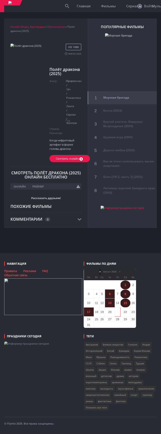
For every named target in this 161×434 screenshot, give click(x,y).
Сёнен (113, 363)
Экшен (102, 369)
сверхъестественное (97, 394)
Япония (115, 369)
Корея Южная (142, 350)
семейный (120, 394)
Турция (140, 363)
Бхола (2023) (112, 110)
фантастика (104, 401)
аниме (128, 369)
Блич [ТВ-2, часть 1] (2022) (123, 177)
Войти (149, 6)
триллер (147, 394)
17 (88, 312)
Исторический (94, 350)
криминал (117, 382)
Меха (89, 357)
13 (110, 303)
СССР (89, 363)
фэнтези (121, 401)
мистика (90, 388)
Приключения (56, 27)
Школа (90, 369)
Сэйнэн (100, 363)
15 (125, 303)
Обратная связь (15, 275)
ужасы (89, 401)
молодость (106, 388)
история (133, 376)
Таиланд (126, 363)
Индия (146, 344)
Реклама (29, 271)
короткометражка (96, 382)
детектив (106, 376)
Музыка (100, 357)
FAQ (45, 271)
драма (120, 376)
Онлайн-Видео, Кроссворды (27, 27)
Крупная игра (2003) (118, 137)
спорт (134, 394)
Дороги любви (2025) (119, 150)
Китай (110, 350)
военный (91, 376)
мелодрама (135, 382)
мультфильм (125, 388)
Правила (10, 271)
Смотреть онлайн (67, 158)
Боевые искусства (113, 344)
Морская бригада (116, 97)
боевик (140, 369)
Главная (84, 6)
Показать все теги (96, 407)
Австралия (92, 344)
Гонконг (133, 344)
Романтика (140, 357)
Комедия (124, 350)
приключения (146, 388)
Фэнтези (71, 123)
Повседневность (120, 357)
